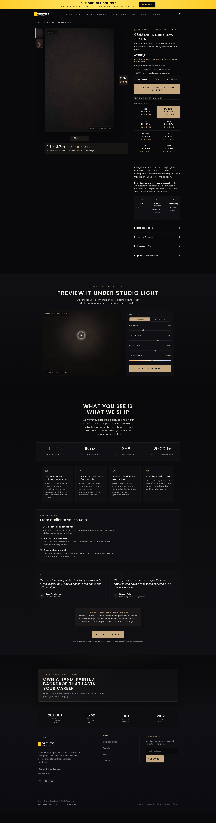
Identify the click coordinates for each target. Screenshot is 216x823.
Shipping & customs (153, 804)
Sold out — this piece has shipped (157, 89)
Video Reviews (119, 14)
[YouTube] (52, 781)
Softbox (139, 319)
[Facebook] (46, 781)
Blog (134, 14)
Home (69, 14)
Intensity (133, 326)
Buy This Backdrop (108, 634)
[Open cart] (180, 14)
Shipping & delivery (157, 237)
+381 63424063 (44, 773)
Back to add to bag (149, 368)
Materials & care (157, 228)
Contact (156, 14)
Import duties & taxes (157, 255)
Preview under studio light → (149, 98)
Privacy (167, 804)
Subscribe (154, 758)
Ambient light (136, 336)
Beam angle (134, 346)
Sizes (89, 14)
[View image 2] (39, 43)
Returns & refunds (157, 246)
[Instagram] (40, 781)
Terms (175, 804)
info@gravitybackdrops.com (50, 769)
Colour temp (135, 356)
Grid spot (160, 319)
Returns (140, 804)
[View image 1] (39, 33)
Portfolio (101, 14)
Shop (79, 14)
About (144, 14)
